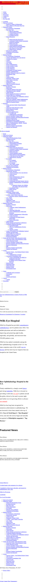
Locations (5, 21)
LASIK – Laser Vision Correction (14, 195)
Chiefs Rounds (9, 92)
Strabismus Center (10, 82)
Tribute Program (10, 265)
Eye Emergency (16, 314)
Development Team (11, 268)
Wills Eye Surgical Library (12, 102)
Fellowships (9, 88)
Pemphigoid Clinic (10, 74)
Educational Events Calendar (13, 91)
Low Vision (9, 63)
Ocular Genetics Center (12, 66)
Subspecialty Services (11, 171)
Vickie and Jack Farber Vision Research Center (14, 238)
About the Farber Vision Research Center (16, 239)
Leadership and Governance (13, 272)
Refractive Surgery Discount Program (18, 196)
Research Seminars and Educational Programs (17, 117)
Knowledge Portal (13, 225)
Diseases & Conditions (11, 50)
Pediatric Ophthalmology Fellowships (18, 214)
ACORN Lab (12, 113)
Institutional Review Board (12, 120)
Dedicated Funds (10, 264)
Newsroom (6, 14)
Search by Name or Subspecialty (14, 24)
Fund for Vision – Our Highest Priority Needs (17, 252)
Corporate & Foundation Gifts (13, 256)
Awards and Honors (11, 276)
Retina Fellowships (14, 220)
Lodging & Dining (13, 34)
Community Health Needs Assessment (18, 41)
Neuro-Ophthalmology (11, 64)
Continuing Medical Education (13, 89)
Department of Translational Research (15, 121)
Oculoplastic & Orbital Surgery (13, 70)
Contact (6, 581)
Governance (9, 274)
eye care (15, 393)
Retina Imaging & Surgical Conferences (16, 93)
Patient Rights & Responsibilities (17, 46)
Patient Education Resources (16, 39)
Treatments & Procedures (12, 52)
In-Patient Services (13, 35)
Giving (4, 17)
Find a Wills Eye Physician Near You (15, 25)
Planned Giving (10, 267)
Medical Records (13, 43)
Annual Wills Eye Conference (13, 95)
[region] (14, 367)
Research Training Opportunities (14, 125)
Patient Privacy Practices (15, 49)
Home (4, 133)
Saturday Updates (13, 229)
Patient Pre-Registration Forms (13, 138)
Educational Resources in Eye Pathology (16, 100)
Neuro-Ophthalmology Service (16, 177)
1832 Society (9, 253)
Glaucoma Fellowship (14, 210)
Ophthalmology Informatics (16, 114)
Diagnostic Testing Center (12, 78)
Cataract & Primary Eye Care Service (18, 172)
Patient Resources (10, 36)
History (8, 275)
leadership (10, 391)
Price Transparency (12, 581)
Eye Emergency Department (13, 28)
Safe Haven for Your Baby (15, 48)
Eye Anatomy (12, 160)
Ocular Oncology (10, 67)
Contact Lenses (10, 77)
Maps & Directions (14, 31)
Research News (10, 110)
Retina (7, 75)
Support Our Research (11, 127)
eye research (3, 401)
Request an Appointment (6, 314)
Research (5, 103)
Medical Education (7, 85)
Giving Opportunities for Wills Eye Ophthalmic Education (17, 258)
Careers (5, 13)
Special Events (9, 263)
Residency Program (11, 86)
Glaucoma (8, 61)
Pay (6, 19)
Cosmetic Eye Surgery (11, 59)
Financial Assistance (14, 42)
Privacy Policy (6, 570)
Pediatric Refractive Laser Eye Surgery (15, 73)
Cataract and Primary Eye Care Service (15, 57)
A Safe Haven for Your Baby (16, 156)
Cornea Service (13, 174)
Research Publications (11, 118)
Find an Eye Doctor (8, 23)
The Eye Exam (13, 161)
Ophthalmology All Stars (15, 254)
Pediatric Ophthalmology (12, 71)
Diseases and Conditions (12, 165)
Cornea (8, 60)
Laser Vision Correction (12, 80)
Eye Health (9, 53)
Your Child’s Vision (14, 164)
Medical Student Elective (12, 235)
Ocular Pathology (10, 68)
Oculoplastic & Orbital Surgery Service (18, 181)
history (25, 388)
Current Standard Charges (15, 45)
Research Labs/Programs (12, 111)
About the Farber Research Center (14, 107)
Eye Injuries (12, 163)
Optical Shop (9, 81)
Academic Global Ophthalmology (17, 207)
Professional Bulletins (11, 236)
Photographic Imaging (14, 193)
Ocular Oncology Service (15, 178)
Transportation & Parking (15, 32)
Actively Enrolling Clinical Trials (14, 116)
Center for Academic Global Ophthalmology (17, 99)
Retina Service (12, 189)
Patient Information (11, 146)
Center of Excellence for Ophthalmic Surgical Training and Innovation (17, 231)
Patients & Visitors (7, 27)
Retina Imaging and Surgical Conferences (16, 222)
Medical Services (7, 55)
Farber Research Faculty (12, 109)
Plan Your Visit (10, 29)
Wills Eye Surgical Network (13, 84)
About (4, 12)
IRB (7, 246)
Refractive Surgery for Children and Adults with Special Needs (20, 186)
